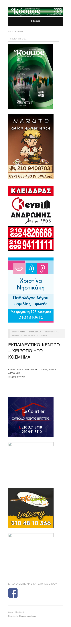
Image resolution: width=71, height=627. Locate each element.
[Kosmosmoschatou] (35, 11)
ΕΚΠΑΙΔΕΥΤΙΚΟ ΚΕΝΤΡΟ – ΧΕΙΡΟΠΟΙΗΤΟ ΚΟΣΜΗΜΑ (34, 350)
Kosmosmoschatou (27, 615)
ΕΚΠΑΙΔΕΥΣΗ (35, 331)
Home (22, 331)
